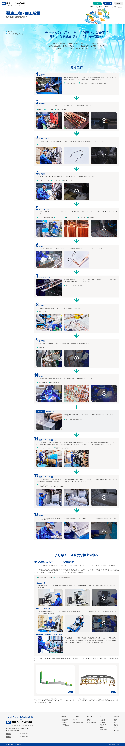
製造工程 (107, 7)
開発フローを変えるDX (78, 722)
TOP (108, 23)
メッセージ (102, 722)
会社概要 (114, 7)
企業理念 (116, 724)
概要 (115, 720)
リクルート (97, 3)
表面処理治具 (65, 719)
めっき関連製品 (65, 725)
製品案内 (92, 7)
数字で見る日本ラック (105, 724)
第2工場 (116, 725)
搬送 (74, 720)
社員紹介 (102, 725)
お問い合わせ (108, 3)
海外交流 (102, 727)
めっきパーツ (76, 724)
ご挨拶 (115, 719)
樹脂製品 (64, 724)
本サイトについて (9, 744)
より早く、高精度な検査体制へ (15, 34)
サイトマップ (18, 744)
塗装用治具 (64, 720)
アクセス (116, 727)
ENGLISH (118, 3)
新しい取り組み (99, 7)
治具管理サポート (77, 719)
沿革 (115, 722)
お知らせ (120, 7)
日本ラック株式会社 (13, 4)
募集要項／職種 (103, 729)
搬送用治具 (64, 722)
